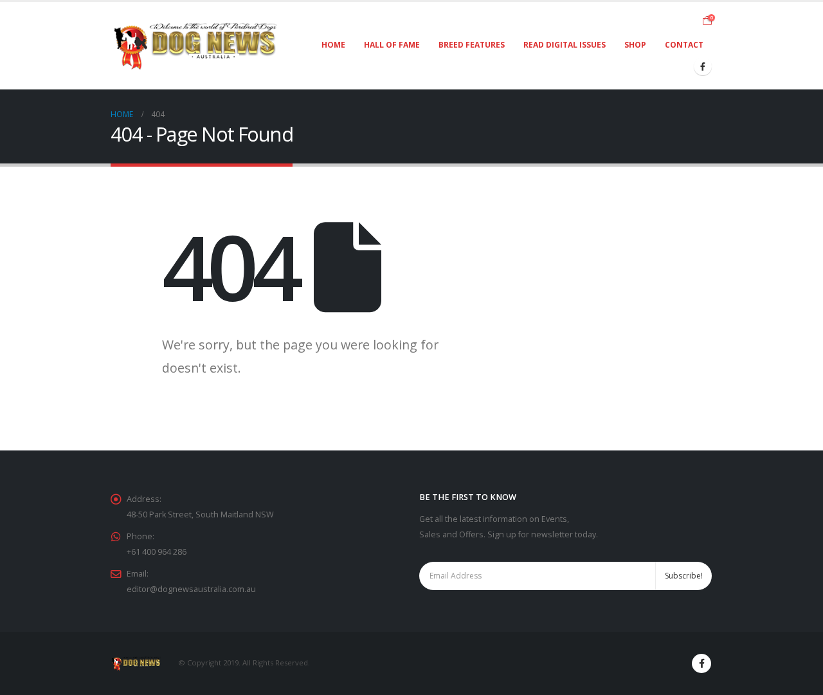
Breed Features (472, 44)
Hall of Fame (392, 44)
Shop (635, 44)
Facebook (701, 663)
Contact (684, 44)
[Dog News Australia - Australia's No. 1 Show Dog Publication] (196, 46)
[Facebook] (703, 66)
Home (333, 44)
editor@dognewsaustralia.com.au (191, 589)
